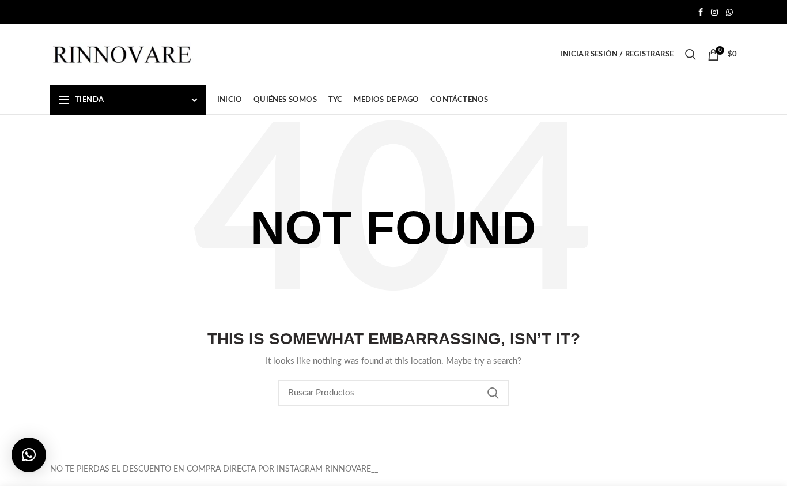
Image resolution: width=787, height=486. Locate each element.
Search (493, 393)
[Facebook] (700, 12)
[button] (29, 455)
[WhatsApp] (729, 12)
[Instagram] (714, 12)
